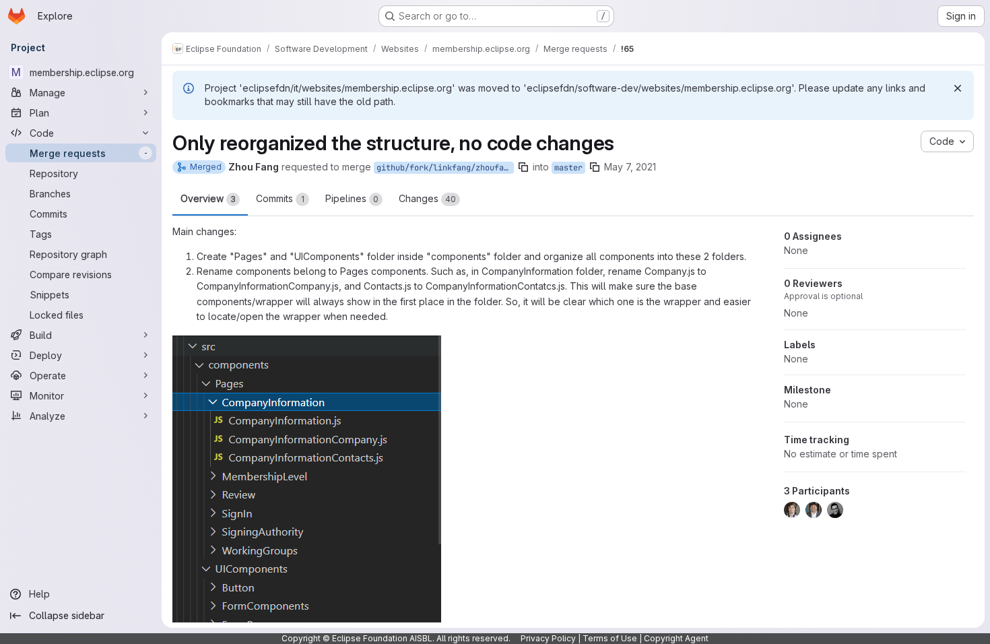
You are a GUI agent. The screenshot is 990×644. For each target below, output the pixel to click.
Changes (427, 198)
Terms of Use (610, 638)
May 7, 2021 (630, 166)
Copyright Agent (676, 638)
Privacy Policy (548, 638)
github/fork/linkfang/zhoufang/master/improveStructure (445, 167)
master (568, 167)
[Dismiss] (958, 88)
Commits (280, 198)
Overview (208, 198)
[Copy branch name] (523, 167)
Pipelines (351, 198)
